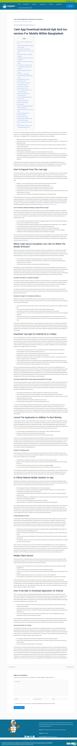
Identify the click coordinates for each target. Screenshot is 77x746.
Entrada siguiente (70, 666)
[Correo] (71, 1)
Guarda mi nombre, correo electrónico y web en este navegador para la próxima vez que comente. (35, 703)
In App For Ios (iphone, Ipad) (23, 73)
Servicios (34, 4)
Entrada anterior (11, 666)
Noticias (51, 4)
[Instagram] (69, 1)
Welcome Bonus (21, 104)
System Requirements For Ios (23, 113)
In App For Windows (22, 114)
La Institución (26, 4)
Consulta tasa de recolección (25, 7)
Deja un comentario (18, 21)
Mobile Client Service (22, 81)
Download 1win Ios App (22, 88)
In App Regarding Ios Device (23, 79)
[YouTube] (74, 1)
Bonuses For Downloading (23, 100)
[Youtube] (28, 737)
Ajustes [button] (68, 743)
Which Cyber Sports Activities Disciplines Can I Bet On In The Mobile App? (26, 50)
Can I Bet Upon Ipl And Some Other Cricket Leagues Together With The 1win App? (25, 66)
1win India (24, 21)
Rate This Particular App (23, 102)
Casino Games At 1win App (23, 86)
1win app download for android (49, 204)
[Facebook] (67, 1)
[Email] (31, 737)
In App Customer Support (23, 116)
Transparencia (42, 4)
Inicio (19, 4)
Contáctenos (59, 4)
